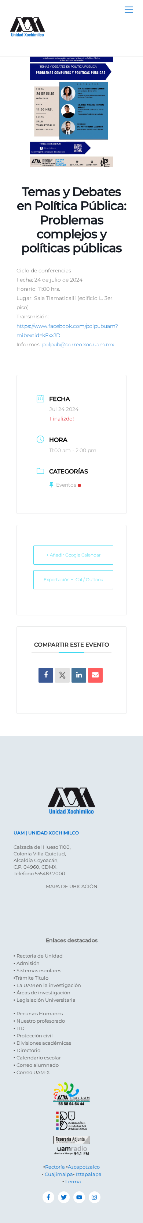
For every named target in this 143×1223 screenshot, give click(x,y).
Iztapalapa (89, 1174)
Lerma (73, 1181)
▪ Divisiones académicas (42, 1043)
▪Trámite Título (31, 978)
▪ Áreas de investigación (42, 992)
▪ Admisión (27, 963)
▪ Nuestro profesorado (39, 1021)
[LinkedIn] (79, 675)
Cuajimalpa (59, 1174)
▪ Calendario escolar (37, 1058)
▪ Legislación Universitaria (45, 1000)
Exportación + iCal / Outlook (73, 579)
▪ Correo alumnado (36, 1065)
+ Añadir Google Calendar (73, 555)
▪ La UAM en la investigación (47, 985)
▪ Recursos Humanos (38, 1013)
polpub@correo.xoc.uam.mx (78, 344)
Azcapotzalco (84, 1167)
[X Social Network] (62, 675)
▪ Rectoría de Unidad (38, 956)
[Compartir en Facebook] (45, 675)
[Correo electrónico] (95, 675)
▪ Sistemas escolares (37, 970)
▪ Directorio (27, 1050)
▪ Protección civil (33, 1035)
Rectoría (55, 1167)
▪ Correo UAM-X (32, 1072)
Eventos (66, 485)
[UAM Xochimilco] (27, 44)
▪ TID (19, 1028)
